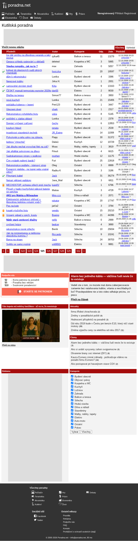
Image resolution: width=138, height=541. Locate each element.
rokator (125, 157)
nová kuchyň (13, 100)
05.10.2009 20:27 (123, 164)
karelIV (55, 185)
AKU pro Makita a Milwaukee (22, 195)
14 (97, 360)
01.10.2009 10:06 (126, 205)
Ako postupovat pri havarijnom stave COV (93, 364)
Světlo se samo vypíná (18, 244)
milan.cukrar (125, 78)
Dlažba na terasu (15, 95)
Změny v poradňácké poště (85, 315)
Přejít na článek (79, 299)
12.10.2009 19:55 (126, 61)
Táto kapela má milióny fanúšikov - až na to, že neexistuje (29, 306)
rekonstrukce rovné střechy (20, 229)
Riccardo (125, 230)
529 (69, 251)
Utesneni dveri (13, 109)
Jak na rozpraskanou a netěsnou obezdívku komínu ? (23, 234)
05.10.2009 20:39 (126, 155)
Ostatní (78, 71)
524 (36, 251)
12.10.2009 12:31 (126, 80)
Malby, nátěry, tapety (85, 146)
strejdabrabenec (125, 110)
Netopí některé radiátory (18, 180)
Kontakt (66, 528)
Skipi (134, 184)
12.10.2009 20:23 (126, 55)
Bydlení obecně (82, 76)
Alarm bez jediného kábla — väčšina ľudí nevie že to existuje (103, 342)
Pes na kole (12, 205)
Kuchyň (78, 100)
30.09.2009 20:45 (126, 209)
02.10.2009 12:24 (124, 200)
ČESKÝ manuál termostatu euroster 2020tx (28, 90)
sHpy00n (125, 58)
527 (55, 251)
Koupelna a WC (82, 61)
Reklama (67, 519)
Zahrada (78, 66)
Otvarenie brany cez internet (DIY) (89, 353)
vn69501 (56, 244)
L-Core (125, 212)
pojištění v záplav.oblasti (19, 118)
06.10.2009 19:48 (126, 132)
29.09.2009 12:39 (126, 233)
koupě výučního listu (17, 210)
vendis (55, 210)
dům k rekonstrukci (16, 76)
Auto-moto (79, 421)
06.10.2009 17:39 (126, 141)
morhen (56, 156)
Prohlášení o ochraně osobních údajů (79, 532)
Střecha (78, 185)
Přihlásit (119, 13)
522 (23, 251)
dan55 (55, 90)
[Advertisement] (69, 37)
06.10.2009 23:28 (126, 127)
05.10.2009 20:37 (126, 160)
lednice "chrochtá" (15, 142)
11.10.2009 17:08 (126, 90)
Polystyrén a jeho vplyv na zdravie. (24, 137)
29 (81, 326)
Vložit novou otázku (13, 47)
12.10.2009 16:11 (126, 70)
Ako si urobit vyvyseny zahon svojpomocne (93, 349)
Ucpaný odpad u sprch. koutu (21, 215)
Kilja (54, 86)
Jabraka (125, 87)
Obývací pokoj (82, 380)
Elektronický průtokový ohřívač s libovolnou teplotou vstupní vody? (23, 200)
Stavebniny (80, 224)
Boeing (55, 215)
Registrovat (130, 13)
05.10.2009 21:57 (124, 146)
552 (78, 251)
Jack (54, 175)
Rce (134, 122)
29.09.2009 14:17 (126, 223)
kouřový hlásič (13, 128)
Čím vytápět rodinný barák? (20, 160)
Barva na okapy (14, 239)
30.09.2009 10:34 (126, 214)
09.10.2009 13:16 (126, 108)
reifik (54, 219)
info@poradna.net (78, 538)
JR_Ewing (57, 132)
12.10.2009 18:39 (123, 65)
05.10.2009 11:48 (123, 175)
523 (29, 251)
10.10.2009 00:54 (126, 99)
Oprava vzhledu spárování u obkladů (25, 61)
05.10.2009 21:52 (126, 150)
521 (16, 251)
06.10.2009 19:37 (126, 136)
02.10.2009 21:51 (126, 194)
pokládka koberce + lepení (20, 104)
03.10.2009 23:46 (123, 179)
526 (49, 251)
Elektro (78, 90)
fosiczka (56, 71)
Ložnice (79, 390)
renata (55, 128)
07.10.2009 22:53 (124, 122)
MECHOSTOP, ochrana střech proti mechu (28, 185)
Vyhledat (130, 47)
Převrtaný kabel (14, 175)
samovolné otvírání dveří (19, 86)
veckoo (125, 82)
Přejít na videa (8, 345)
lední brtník (125, 245)
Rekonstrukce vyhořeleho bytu (22, 114)
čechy (55, 123)
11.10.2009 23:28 (126, 85)
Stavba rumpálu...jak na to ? (22, 66)
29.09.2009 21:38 (123, 219)
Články (73, 337)
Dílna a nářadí (81, 195)
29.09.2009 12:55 (126, 228)
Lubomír (125, 129)
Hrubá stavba (81, 156)
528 (62, 251)
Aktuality (74, 306)
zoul (134, 146)
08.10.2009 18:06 (123, 113)
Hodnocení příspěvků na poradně (88, 319)
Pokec (77, 132)
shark (55, 109)
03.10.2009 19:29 (123, 184)
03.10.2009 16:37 (126, 189)
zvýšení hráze (13, 224)
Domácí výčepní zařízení (19, 123)
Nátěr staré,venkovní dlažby (21, 219)
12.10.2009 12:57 (126, 76)
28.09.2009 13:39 (126, 243)
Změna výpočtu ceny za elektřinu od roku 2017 (95, 330)
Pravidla (66, 515)
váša (54, 114)
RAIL (134, 179)
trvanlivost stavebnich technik (21, 132)
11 (122, 330)
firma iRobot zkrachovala (84, 311)
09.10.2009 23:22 (126, 104)
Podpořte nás (8, 275)
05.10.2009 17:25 (126, 169)
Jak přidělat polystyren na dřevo (23, 151)
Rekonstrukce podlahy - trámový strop (26, 165)
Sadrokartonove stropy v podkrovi (23, 156)
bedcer (55, 224)
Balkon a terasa (82, 56)
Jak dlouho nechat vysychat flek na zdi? (27, 146)
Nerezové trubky (14, 81)
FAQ (65, 525)
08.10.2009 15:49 (126, 118)
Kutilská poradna (17, 25)
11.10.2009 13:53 (126, 94)
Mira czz (56, 195)
